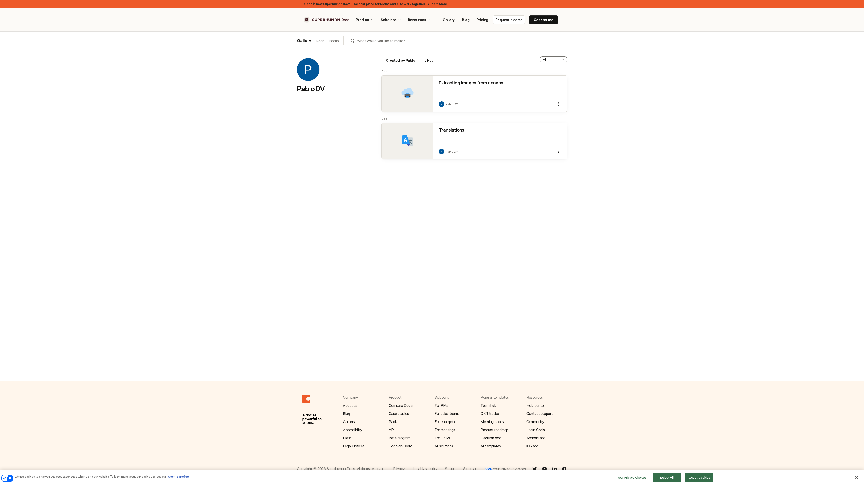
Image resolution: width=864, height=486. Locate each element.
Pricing (482, 20)
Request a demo (509, 20)
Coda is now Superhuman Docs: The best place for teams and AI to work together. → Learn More (375, 4)
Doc (384, 71)
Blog (465, 20)
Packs (334, 41)
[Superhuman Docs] (327, 19)
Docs (320, 41)
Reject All (666, 477)
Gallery (449, 20)
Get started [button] (544, 20)
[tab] (400, 62)
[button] (553, 59)
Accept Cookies (699, 477)
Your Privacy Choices (509, 469)
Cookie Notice (178, 476)
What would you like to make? (381, 41)
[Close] (857, 477)
